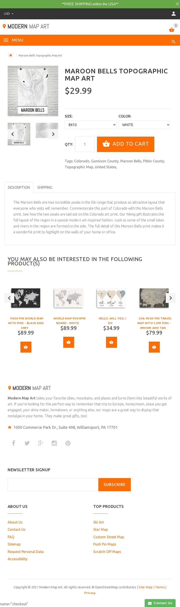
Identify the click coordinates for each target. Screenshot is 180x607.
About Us (15, 522)
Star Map (100, 529)
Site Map (146, 587)
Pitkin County (153, 161)
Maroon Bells (130, 161)
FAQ (11, 537)
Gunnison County (105, 161)
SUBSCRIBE (115, 484)
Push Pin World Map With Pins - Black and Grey (26, 323)
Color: (125, 116)
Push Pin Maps (104, 544)
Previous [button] (13, 134)
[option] (19, 134)
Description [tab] (19, 187)
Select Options (25, 347)
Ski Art (98, 522)
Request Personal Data (26, 552)
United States (105, 167)
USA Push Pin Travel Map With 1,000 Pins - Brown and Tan (154, 323)
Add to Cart (130, 144)
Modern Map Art (22, 398)
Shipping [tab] (44, 187)
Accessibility (17, 559)
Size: (69, 116)
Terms (160, 587)
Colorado (81, 161)
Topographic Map (79, 167)
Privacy (90, 593)
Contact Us (16, 529)
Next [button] (53, 134)
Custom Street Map (108, 537)
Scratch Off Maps (107, 552)
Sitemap (14, 544)
